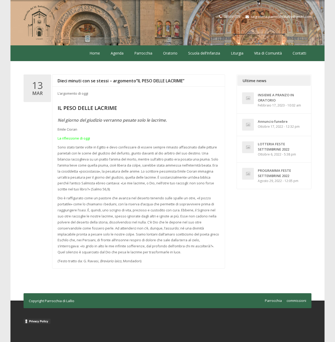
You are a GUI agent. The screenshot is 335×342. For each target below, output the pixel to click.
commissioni (296, 300)
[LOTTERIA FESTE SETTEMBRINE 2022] (248, 147)
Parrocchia (143, 53)
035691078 (232, 16)
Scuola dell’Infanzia (204, 53)
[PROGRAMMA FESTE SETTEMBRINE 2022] (248, 174)
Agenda (117, 53)
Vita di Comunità (268, 53)
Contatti (299, 53)
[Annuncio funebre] (248, 125)
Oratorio (170, 53)
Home (95, 53)
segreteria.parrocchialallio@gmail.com (281, 16)
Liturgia (237, 53)
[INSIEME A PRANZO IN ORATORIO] (248, 98)
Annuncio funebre (273, 121)
